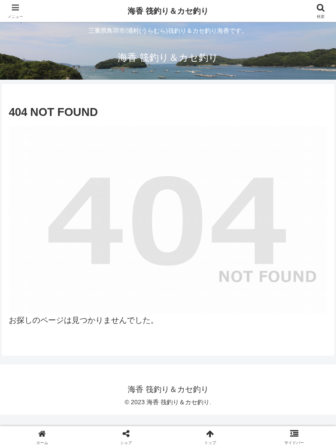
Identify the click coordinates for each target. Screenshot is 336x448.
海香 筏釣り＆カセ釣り (168, 11)
